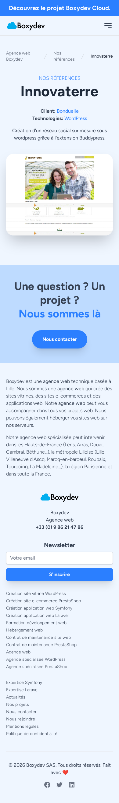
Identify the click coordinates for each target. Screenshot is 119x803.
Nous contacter (59, 339)
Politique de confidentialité (31, 733)
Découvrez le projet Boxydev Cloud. (59, 8)
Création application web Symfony (39, 608)
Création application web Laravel (37, 615)
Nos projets (17, 704)
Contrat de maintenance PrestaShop (41, 644)
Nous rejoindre (20, 719)
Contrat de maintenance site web (38, 637)
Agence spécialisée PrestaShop (36, 666)
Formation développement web (36, 622)
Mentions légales (22, 726)
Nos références (64, 56)
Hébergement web (24, 630)
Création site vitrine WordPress (36, 593)
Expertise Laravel (22, 689)
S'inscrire (59, 574)
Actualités (15, 697)
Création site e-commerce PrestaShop (43, 600)
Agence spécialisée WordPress (36, 659)
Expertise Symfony (24, 682)
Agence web (18, 652)
